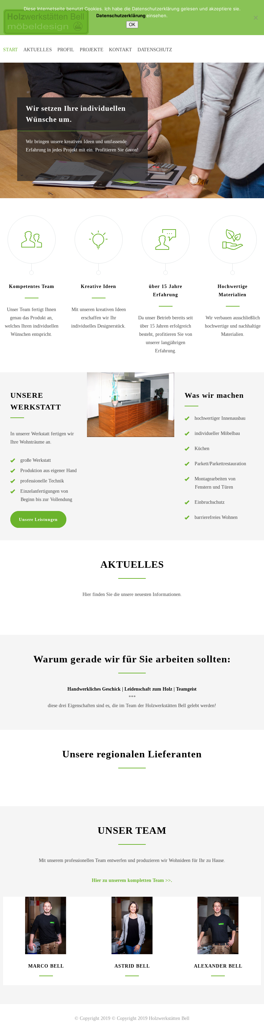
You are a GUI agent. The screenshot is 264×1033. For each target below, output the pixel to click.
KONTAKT (120, 49)
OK (132, 24)
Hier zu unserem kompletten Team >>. (132, 880)
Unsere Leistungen (38, 519)
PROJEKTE (91, 49)
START (10, 49)
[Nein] (255, 17)
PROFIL (65, 49)
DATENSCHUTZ (155, 49)
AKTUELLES (37, 49)
